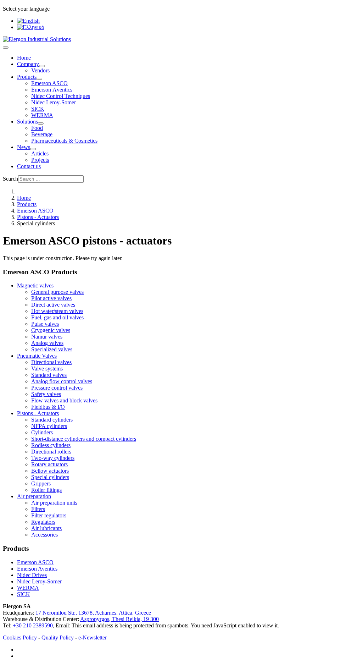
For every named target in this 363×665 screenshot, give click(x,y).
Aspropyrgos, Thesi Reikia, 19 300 (119, 619)
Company (28, 64)
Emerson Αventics (51, 90)
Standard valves (49, 375)
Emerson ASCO (49, 83)
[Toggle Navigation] (6, 47)
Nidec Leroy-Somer (53, 102)
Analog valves (47, 343)
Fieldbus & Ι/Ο (48, 407)
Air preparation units (54, 503)
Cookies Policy (20, 637)
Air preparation (34, 496)
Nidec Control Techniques (60, 96)
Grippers (41, 483)
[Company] (42, 66)
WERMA (42, 115)
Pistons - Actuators (38, 413)
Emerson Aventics (37, 569)
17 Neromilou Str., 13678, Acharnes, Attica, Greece (93, 613)
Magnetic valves (35, 285)
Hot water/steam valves (57, 311)
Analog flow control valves (61, 381)
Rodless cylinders (51, 445)
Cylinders (42, 432)
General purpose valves (57, 292)
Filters (38, 509)
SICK (37, 109)
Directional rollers (51, 452)
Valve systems (47, 369)
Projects (40, 160)
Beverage (41, 134)
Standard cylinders (52, 420)
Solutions (27, 122)
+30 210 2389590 (33, 625)
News (23, 147)
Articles (40, 153)
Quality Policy (57, 637)
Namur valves (46, 337)
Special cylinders (50, 477)
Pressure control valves (57, 388)
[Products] (39, 79)
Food (37, 128)
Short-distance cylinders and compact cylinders (83, 439)
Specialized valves (51, 349)
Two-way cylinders (52, 458)
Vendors (40, 70)
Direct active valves (53, 305)
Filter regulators (48, 515)
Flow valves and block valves (64, 400)
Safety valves (46, 394)
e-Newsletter (92, 637)
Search (10, 179)
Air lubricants (46, 528)
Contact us (29, 166)
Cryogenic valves (50, 330)
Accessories (44, 535)
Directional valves (51, 362)
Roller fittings (46, 490)
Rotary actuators (49, 464)
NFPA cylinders (49, 426)
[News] (33, 149)
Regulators (43, 522)
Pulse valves (45, 324)
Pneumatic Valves (37, 356)
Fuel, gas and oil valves (57, 317)
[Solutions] (41, 123)
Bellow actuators (50, 471)
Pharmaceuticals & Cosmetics (64, 141)
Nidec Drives (32, 575)
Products (27, 77)
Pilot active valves (51, 298)
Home (24, 58)
